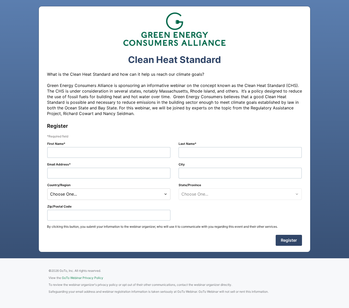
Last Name (187, 144)
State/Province (190, 185)
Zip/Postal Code (59, 206)
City (182, 164)
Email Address (58, 164)
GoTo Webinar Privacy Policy (82, 278)
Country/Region (59, 185)
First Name (55, 144)
